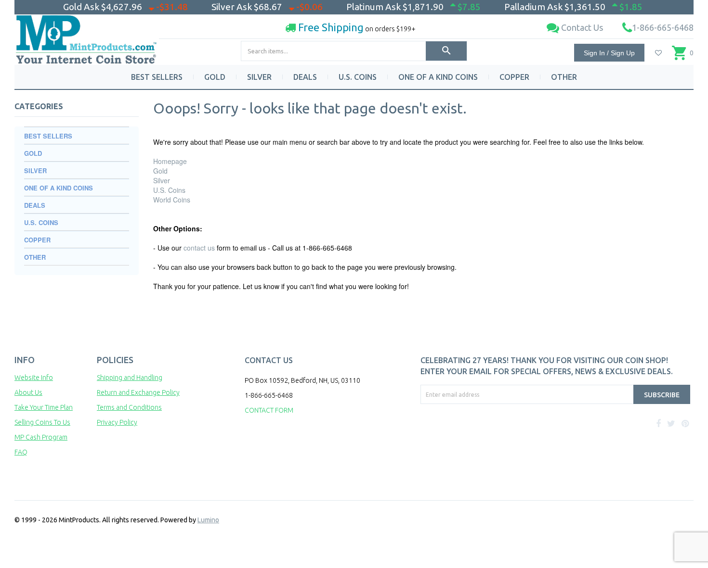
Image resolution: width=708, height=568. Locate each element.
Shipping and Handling (129, 377)
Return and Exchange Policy (138, 392)
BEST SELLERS (157, 77)
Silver (161, 180)
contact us (199, 247)
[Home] (86, 35)
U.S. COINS (358, 77)
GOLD (214, 77)
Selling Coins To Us (42, 422)
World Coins (171, 199)
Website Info (33, 377)
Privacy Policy (117, 422)
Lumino (208, 520)
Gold (160, 171)
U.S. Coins (169, 190)
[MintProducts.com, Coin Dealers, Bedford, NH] (476, 440)
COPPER (514, 77)
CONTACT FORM (269, 410)
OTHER (564, 77)
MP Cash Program (40, 437)
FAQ (20, 452)
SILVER (259, 77)
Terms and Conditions (129, 407)
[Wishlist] (658, 53)
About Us (28, 392)
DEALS (305, 77)
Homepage (170, 161)
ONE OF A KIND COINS (438, 77)
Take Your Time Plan (43, 407)
